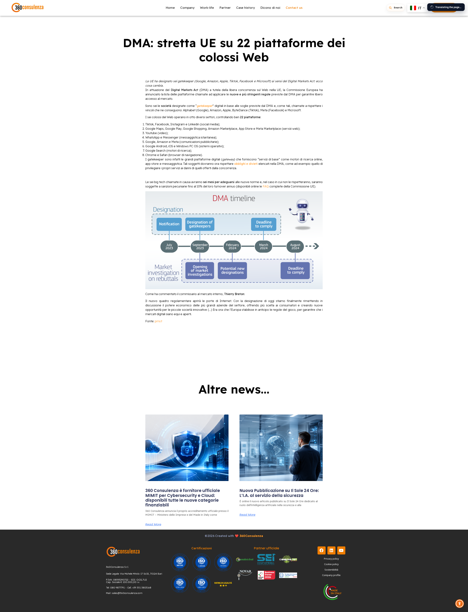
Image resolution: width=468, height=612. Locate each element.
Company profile (331, 575)
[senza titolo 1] (123, 551)
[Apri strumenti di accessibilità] (459, 603)
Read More (153, 524)
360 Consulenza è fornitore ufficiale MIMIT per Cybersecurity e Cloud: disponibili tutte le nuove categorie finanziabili (182, 498)
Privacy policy (331, 558)
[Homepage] (27, 8)
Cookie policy (331, 564)
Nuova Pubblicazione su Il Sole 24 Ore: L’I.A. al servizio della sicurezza (279, 493)
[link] (187, 448)
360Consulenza (251, 536)
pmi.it (158, 321)
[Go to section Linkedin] (331, 550)
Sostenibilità (331, 569)
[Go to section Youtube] (341, 550)
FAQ (266, 186)
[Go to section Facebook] (322, 550)
